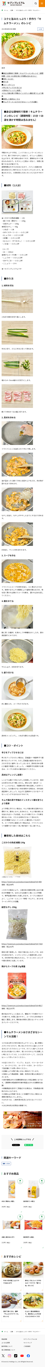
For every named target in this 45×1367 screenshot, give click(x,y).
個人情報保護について (8, 1350)
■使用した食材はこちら (11, 99)
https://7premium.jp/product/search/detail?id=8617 (22, 1005)
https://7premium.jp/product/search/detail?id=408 (22, 881)
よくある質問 (6, 1343)
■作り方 (5, 81)
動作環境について (7, 1346)
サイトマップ (28, 1343)
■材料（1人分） (8, 79)
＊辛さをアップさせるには (12, 87)
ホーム (6, 10)
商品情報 (4, 1339)
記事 (12, 10)
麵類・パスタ (6, 1163)
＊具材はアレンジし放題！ (12, 90)
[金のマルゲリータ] (22, 1127)
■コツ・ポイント (8, 84)
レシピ (40, 29)
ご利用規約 (27, 1346)
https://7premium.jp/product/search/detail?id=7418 (22, 944)
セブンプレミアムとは (30, 1339)
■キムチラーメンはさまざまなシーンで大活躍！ (20, 102)
